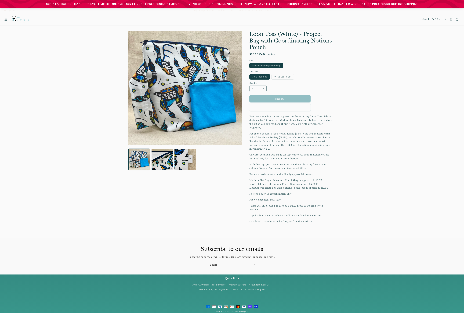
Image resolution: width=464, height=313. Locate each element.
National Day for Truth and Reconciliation (273, 158)
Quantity (253, 83)
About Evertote (219, 285)
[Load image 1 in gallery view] (139, 159)
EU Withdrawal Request (253, 289)
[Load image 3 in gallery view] (185, 159)
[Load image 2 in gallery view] (162, 159)
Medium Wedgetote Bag (267, 66)
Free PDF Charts (200, 285)
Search (234, 289)
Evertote (226, 312)
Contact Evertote (237, 285)
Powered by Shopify (239, 312)
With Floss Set (284, 77)
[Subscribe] (254, 265)
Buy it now (280, 107)
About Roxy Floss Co (259, 285)
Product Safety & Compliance (214, 289)
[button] (6, 19)
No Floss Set (261, 77)
